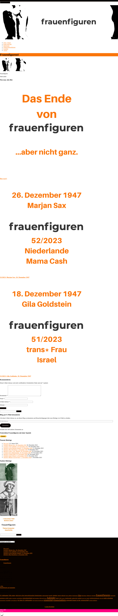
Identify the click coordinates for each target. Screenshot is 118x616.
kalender (51, 598)
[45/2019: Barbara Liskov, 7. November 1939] (8, 533)
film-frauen (84, 595)
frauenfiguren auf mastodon (7, 587)
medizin (80, 598)
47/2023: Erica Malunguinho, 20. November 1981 (17, 453)
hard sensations (36, 598)
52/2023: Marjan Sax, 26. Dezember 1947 (14, 277)
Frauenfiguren (4, 559)
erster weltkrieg (69, 595)
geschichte (14, 598)
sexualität (8, 600)
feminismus (75, 595)
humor (45, 598)
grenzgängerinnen (27, 598)
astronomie (45, 595)
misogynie (84, 598)
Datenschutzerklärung (9, 47)
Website (2, 405)
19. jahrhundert (4, 595)
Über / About (7, 42)
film (79, 595)
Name (2, 398)
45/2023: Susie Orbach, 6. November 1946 (15, 456)
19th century (12, 595)
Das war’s (3, 179)
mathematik (68, 598)
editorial (63, 595)
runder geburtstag (108, 598)
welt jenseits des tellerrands (38, 600)
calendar (55, 595)
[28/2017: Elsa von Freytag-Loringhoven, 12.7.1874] (8, 515)
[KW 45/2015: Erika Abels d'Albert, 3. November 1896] (8, 480)
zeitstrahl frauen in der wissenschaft (77, 600)
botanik (50, 595)
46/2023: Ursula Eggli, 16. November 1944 (15, 454)
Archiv (5, 50)
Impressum (6, 46)
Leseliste (5, 49)
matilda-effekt (74, 598)
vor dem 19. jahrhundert (24, 600)
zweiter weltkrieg (93, 600)
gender (10, 598)
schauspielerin (3, 600)
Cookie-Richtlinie (49, 606)
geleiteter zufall (4, 598)
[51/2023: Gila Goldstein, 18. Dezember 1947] (46, 373)
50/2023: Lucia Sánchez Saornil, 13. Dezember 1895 (17, 448)
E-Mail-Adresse (5, 402)
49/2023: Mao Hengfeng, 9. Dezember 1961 (15, 449)
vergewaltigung (14, 600)
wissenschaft (48, 600)
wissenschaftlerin (59, 600)
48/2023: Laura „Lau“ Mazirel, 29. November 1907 (17, 451)
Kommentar (4, 395)
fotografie (94, 595)
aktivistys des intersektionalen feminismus (29, 595)
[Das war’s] (46, 175)
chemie (59, 595)
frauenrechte (112, 595)
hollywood (41, 598)
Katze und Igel (7, 44)
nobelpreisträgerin (94, 598)
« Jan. (1, 586)
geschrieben (19, 598)
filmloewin (89, 595)
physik (101, 598)
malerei (63, 598)
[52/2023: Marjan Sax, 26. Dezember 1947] (46, 274)
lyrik (60, 598)
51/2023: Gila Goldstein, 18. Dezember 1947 (15, 376)
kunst (57, 598)
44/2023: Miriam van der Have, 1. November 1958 (17, 457)
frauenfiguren (103, 595)
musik (87, 598)
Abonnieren (5, 425)
